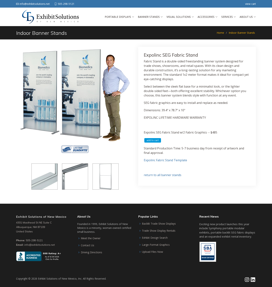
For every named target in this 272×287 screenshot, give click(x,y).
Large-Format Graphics (156, 244)
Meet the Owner (90, 238)
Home (220, 32)
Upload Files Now (152, 252)
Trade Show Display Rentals (158, 230)
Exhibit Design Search (155, 237)
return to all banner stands (162, 175)
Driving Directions (91, 252)
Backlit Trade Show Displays (159, 223)
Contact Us (87, 245)
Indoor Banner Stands (242, 32)
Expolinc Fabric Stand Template (165, 160)
